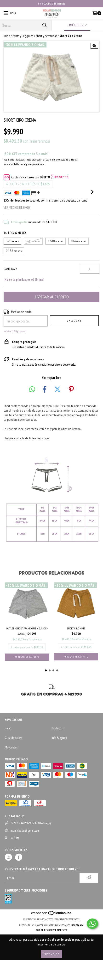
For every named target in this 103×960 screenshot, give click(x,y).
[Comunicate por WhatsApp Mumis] (92, 923)
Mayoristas (11, 747)
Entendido (51, 954)
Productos (57, 728)
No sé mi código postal (14, 331)
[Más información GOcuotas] (60, 177)
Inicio (7, 36)
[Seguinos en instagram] (8, 857)
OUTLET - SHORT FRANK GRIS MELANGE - (27, 628)
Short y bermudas (46, 36)
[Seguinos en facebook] (18, 857)
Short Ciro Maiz (76, 628)
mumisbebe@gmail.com (25, 830)
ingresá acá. (77, 925)
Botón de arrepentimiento (52, 930)
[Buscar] (44, 25)
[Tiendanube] (52, 914)
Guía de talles (13, 738)
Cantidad (10, 269)
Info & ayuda (59, 738)
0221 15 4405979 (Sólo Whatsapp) (31, 823)
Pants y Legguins (22, 36)
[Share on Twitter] (57, 389)
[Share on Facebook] (44, 389)
